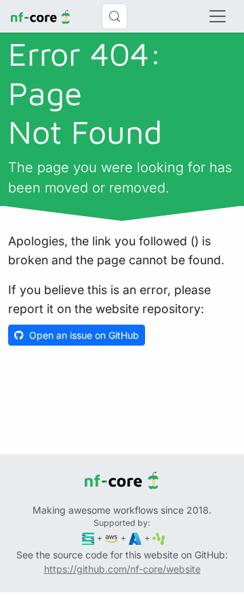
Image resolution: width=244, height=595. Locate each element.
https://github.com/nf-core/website (122, 569)
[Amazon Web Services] (111, 538)
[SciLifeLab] (158, 538)
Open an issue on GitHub (84, 335)
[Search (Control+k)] (114, 16)
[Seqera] (88, 538)
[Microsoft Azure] (135, 538)
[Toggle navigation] (217, 16)
